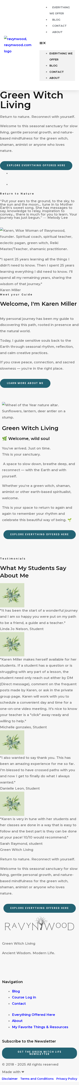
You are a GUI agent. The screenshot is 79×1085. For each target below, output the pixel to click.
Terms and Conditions (37, 1079)
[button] (57, 43)
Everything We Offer (61, 56)
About (57, 32)
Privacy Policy (66, 1079)
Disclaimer (10, 1079)
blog (53, 65)
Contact (56, 71)
